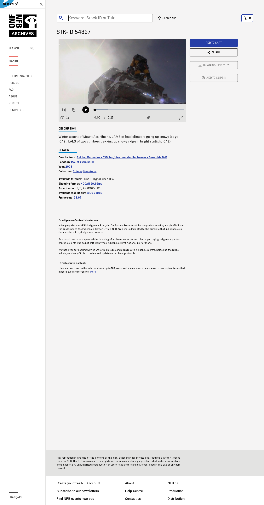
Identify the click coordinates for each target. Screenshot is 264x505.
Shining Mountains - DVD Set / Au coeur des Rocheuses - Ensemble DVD (122, 157)
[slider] (139, 109)
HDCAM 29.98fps (91, 183)
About (129, 483)
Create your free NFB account (78, 483)
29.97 (77, 197)
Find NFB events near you (75, 499)
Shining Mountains (84, 171)
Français (15, 497)
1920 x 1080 (94, 193)
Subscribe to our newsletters (78, 491)
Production (176, 491)
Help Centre (134, 491)
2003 (68, 166)
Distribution (176, 499)
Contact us (133, 499)
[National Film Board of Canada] (23, 26)
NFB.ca (173, 483)
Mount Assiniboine (83, 162)
